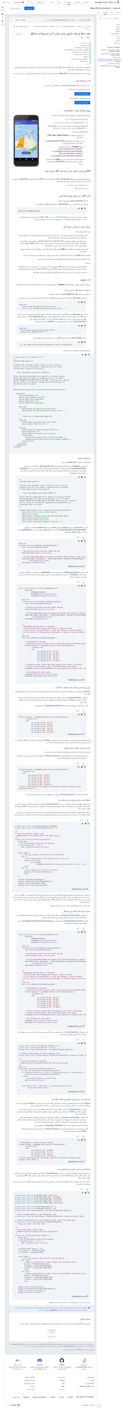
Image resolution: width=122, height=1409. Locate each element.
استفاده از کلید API (80, 188)
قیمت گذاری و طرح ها (29, 1380)
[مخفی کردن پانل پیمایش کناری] (99, 1405)
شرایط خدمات (31, 1389)
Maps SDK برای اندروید (50, 1310)
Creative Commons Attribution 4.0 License (49, 1344)
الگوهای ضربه (83, 1302)
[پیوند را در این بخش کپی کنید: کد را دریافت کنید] (73, 81)
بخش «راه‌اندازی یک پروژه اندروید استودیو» (64, 246)
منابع (99, 12)
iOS (63, 1383)
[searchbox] (109, 18)
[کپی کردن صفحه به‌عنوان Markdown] (82, 37)
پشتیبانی (32, 1386)
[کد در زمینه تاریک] (81, 208)
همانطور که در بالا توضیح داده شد (36, 267)
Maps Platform (109, 2)
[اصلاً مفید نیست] (14, 26)
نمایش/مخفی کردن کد (82, 94)
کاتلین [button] (77, 537)
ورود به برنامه (5, 2)
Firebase (52, 1397)
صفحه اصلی (87, 26)
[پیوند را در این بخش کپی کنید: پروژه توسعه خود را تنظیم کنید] (61, 110)
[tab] (83, 537)
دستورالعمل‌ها (56, 235)
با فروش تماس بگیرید (15, 8)
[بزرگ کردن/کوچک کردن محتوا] (81, 43)
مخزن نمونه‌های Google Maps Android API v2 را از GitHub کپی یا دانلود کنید (67, 85)
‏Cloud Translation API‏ (60, 20)
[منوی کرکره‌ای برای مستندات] (64, 2)
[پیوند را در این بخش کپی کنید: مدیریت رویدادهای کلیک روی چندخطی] (61, 911)
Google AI (26, 1397)
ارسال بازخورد (18, 34)
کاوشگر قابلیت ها (90, 1383)
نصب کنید (68, 119)
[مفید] (17, 26)
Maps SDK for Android (100, 8)
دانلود (74, 119)
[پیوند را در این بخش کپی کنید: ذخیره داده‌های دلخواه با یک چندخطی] (62, 748)
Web (63, 1386)
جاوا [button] (84, 537)
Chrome (61, 1397)
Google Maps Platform (69, 26)
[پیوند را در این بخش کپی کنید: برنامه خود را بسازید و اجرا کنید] (61, 227)
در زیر (62, 219)
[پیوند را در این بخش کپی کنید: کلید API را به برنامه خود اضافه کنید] (57, 196)
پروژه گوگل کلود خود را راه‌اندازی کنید (75, 185)
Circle (82, 1324)
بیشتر (52, 2)
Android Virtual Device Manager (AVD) (51, 241)
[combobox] (36, 2)
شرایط (92, 1405)
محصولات (86, 2)
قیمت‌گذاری (77, 2)
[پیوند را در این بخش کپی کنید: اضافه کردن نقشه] (76, 458)
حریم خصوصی (85, 1405)
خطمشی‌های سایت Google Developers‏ (73, 1346)
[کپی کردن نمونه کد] (84, 208)
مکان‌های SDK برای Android (87, 1386)
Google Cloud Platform (39, 1397)
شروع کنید (29, 8)
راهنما (118, 12)
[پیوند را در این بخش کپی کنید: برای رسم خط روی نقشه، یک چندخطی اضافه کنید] (53, 687)
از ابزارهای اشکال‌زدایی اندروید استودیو (75, 272)
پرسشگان (92, 1380)
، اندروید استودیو (21, 73)
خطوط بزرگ (83, 906)
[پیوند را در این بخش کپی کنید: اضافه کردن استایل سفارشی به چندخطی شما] (56, 800)
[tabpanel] (51, 554)
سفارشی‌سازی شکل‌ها (64, 906)
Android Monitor (42, 269)
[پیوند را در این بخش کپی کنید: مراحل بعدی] (78, 1319)
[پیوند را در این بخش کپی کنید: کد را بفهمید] (78, 280)
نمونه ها (105, 12)
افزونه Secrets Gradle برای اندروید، (59, 217)
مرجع (112, 12)
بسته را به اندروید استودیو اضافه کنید (70, 122)
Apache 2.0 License (17, 1344)
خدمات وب (61, 1389)
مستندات (68, 2)
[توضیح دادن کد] (78, 208)
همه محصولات (15, 1397)
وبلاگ (58, 2)
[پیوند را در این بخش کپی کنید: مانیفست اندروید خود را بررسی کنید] (62, 290)
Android (116, 8)
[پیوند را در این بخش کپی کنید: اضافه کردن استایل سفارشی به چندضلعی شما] (56, 1169)
